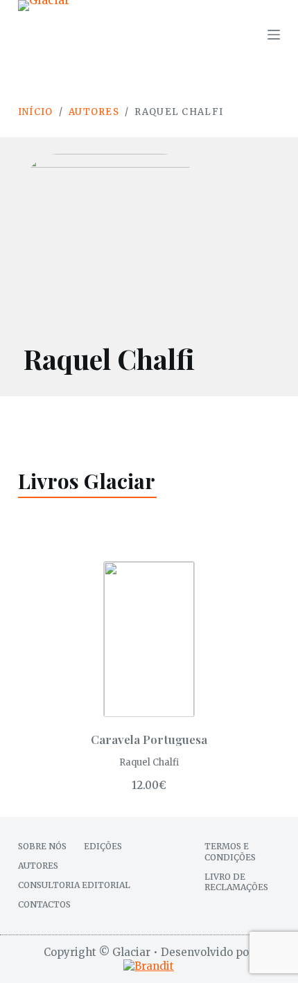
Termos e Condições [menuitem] (230, 851)
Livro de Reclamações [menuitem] (236, 882)
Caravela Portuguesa (149, 739)
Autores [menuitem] (38, 865)
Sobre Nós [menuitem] (42, 846)
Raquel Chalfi (149, 762)
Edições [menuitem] (103, 846)
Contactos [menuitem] (44, 904)
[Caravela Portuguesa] (149, 639)
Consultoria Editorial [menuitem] (74, 885)
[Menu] (274, 34)
